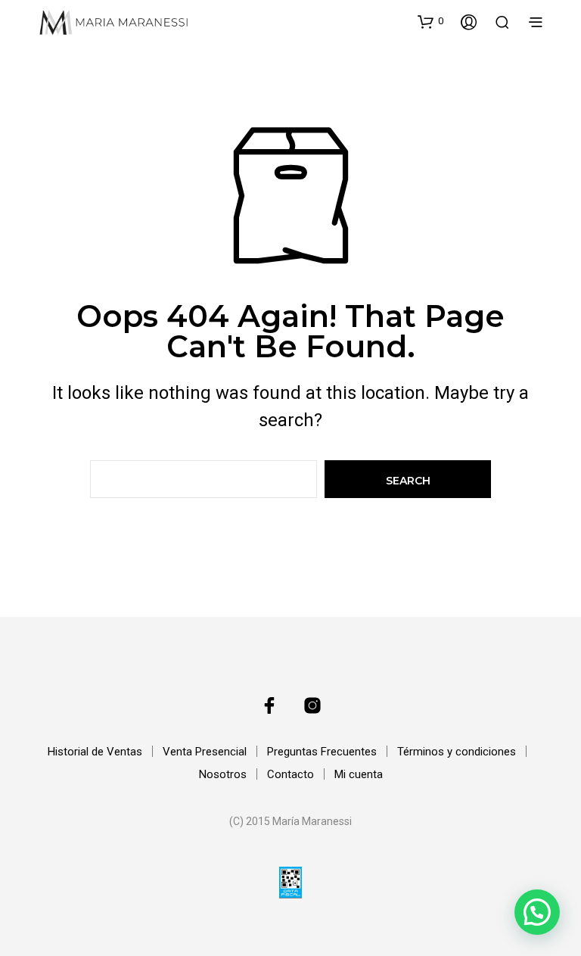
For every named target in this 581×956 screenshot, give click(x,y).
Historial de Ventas (95, 751)
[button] (430, 21)
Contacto (290, 774)
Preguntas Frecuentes (322, 751)
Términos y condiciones (456, 751)
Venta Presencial (205, 751)
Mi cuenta (358, 774)
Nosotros (223, 774)
